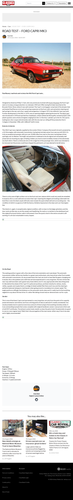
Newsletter (62, 3)
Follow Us (50, 3)
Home (4, 26)
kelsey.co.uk (67, 479)
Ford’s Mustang (54, 103)
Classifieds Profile (24, 482)
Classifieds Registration (26, 473)
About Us (5, 487)
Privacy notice (6, 477)
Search (43, 3)
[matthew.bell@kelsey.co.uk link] (36, 399)
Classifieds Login (24, 477)
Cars (9, 26)
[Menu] (69, 3)
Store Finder (6, 492)
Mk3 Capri (65, 113)
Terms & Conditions (8, 473)
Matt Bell (10, 36)
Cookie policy (6, 482)
